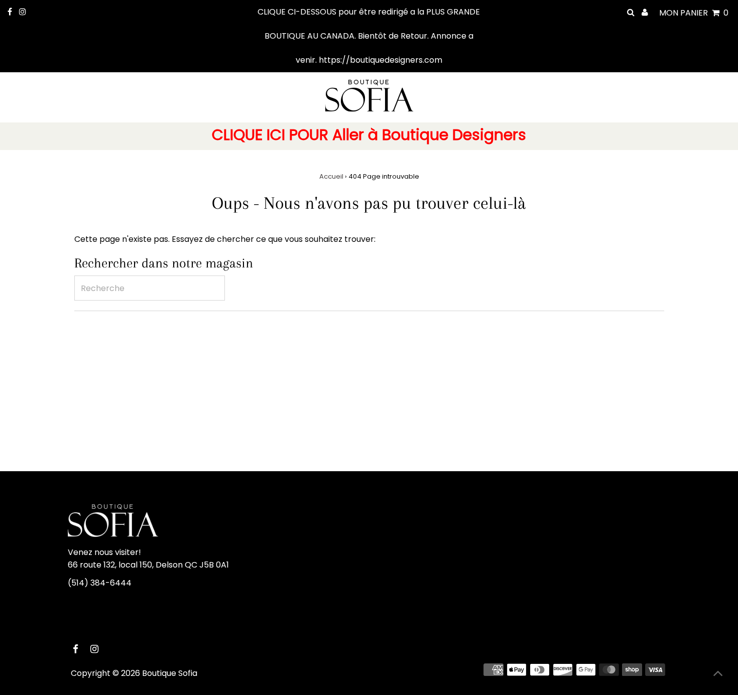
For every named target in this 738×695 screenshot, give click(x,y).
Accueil (331, 176)
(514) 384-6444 (100, 583)
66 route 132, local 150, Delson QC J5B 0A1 (148, 565)
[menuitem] (369, 136)
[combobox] (149, 288)
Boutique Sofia (169, 673)
